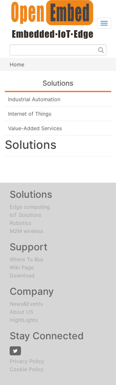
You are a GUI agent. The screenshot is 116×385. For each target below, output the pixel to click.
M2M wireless (26, 231)
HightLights (24, 320)
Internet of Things (29, 114)
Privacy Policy (27, 361)
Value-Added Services (35, 128)
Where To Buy (27, 259)
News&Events (26, 304)
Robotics (20, 223)
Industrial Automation (34, 99)
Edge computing (30, 207)
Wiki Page (22, 267)
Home (17, 64)
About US (21, 312)
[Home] (49, 19)
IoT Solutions (25, 215)
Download (22, 275)
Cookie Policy (27, 369)
